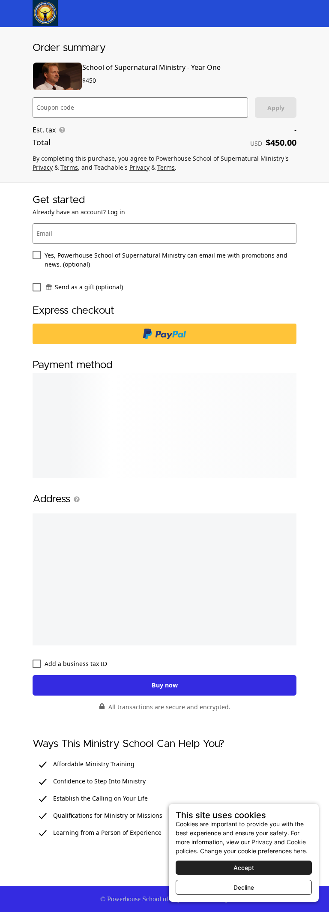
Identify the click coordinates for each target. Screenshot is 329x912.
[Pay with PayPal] (164, 334)
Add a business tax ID (76, 664)
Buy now (165, 685)
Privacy (43, 167)
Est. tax (44, 130)
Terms (69, 167)
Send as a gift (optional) (89, 287)
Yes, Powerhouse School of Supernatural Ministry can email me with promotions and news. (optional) (166, 259)
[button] (75, 499)
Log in (116, 212)
